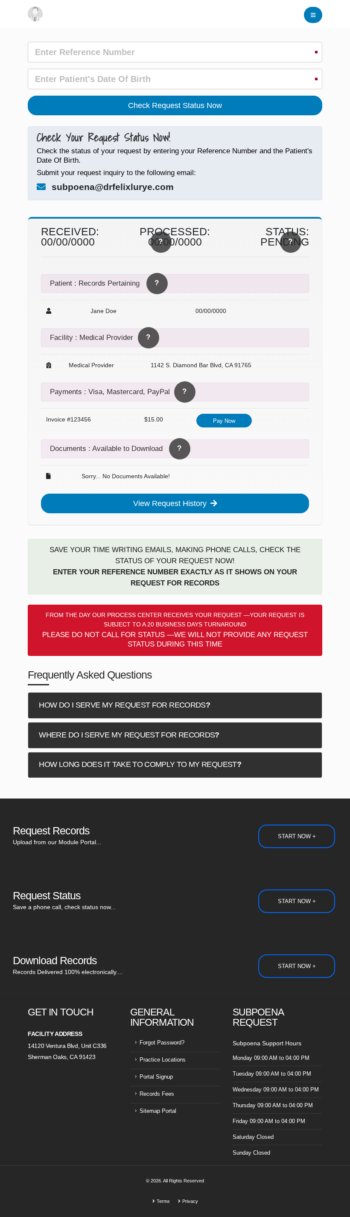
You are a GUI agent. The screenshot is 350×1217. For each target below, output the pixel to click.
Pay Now (224, 421)
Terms (163, 1201)
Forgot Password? (162, 1043)
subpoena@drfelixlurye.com (113, 187)
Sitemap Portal (158, 1111)
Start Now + (297, 836)
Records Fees (157, 1094)
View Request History (171, 503)
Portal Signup (156, 1077)
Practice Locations (163, 1060)
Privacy (190, 1201)
